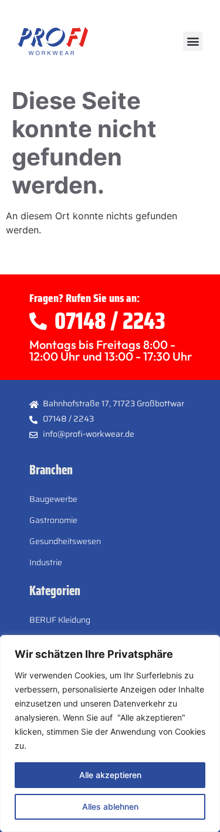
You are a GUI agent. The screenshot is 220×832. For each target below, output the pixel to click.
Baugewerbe (53, 499)
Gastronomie (53, 520)
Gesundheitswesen (65, 541)
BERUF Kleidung (59, 619)
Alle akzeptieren (110, 775)
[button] (192, 41)
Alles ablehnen (110, 806)
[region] (110, 733)
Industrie (45, 562)
